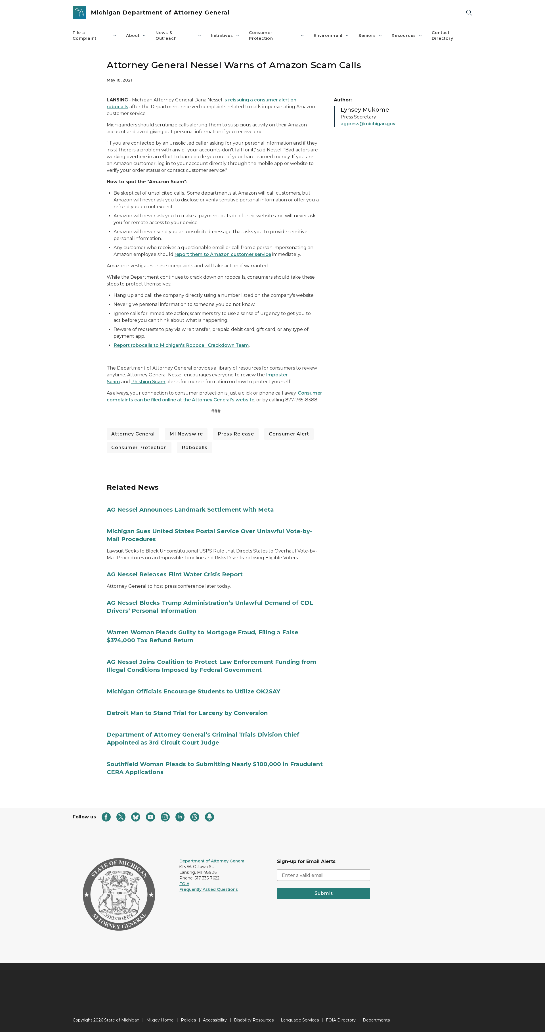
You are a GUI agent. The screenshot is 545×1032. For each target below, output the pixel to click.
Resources (404, 35)
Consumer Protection (261, 35)
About (133, 35)
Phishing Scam (148, 381)
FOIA (184, 883)
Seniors (367, 35)
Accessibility (215, 1020)
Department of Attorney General (212, 861)
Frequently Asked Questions (208, 889)
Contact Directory (442, 35)
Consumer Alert (289, 434)
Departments (376, 1020)
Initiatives (222, 35)
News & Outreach (166, 35)
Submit (324, 893)
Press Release (236, 434)
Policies (188, 1020)
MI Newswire (186, 434)
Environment (328, 35)
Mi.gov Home (160, 1020)
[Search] (469, 12)
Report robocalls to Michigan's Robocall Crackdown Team (181, 345)
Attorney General (133, 434)
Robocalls (194, 447)
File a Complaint (84, 35)
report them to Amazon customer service (223, 254)
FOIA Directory (341, 1020)
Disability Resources (254, 1020)
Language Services (300, 1020)
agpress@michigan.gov (368, 123)
